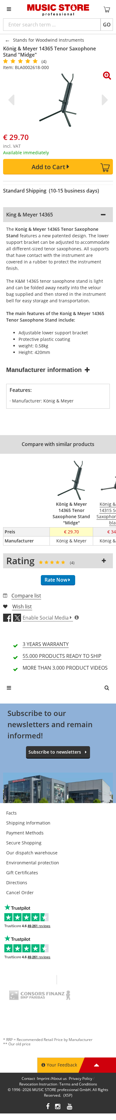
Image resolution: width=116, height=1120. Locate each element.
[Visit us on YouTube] (70, 1107)
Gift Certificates (22, 873)
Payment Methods (25, 833)
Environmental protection (32, 863)
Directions (16, 882)
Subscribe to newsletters (54, 752)
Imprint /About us (52, 1078)
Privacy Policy (80, 1078)
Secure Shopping (23, 843)
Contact (28, 1078)
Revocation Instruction (38, 1084)
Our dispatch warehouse (32, 853)
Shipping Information (28, 823)
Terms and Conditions (78, 1084)
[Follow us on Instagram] (58, 1107)
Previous (12, 100)
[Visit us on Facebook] (48, 1107)
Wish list (22, 606)
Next (103, 100)
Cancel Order (20, 892)
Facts (11, 813)
